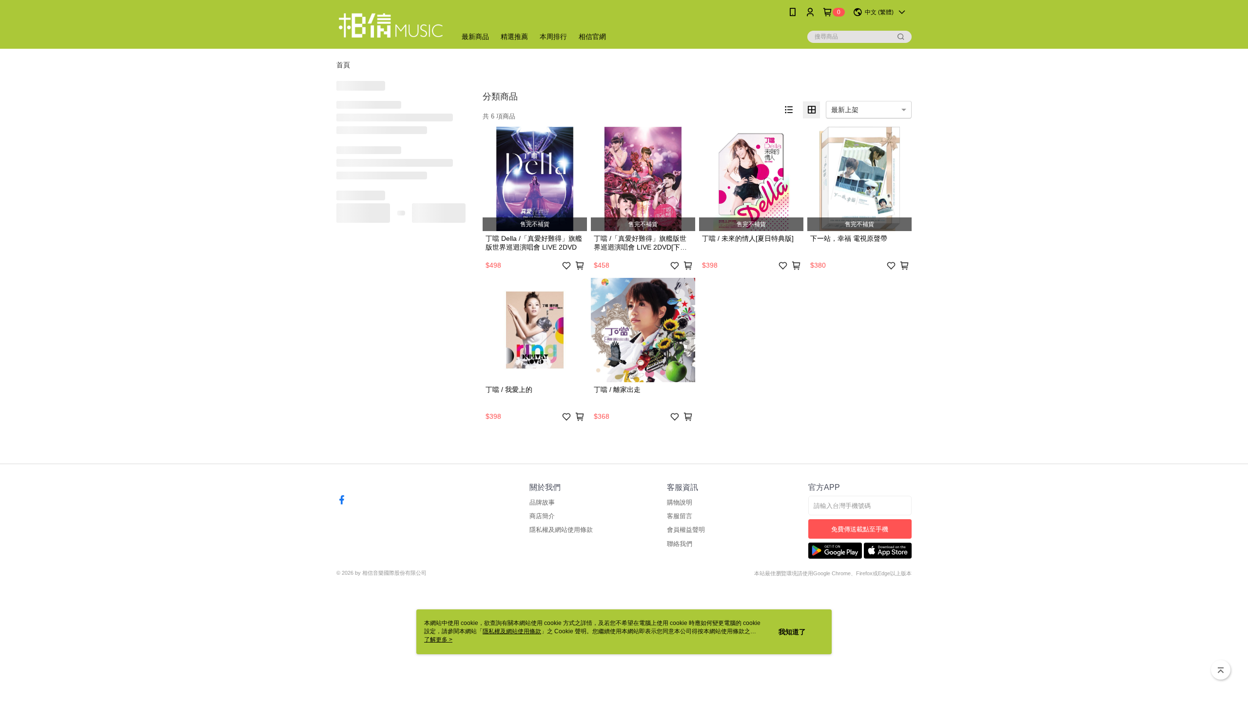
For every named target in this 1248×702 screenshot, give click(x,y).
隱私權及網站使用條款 (561, 529)
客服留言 (679, 516)
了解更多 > (438, 639)
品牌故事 (542, 502)
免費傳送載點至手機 (859, 529)
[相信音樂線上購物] (390, 25)
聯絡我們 (679, 543)
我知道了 (792, 632)
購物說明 (679, 502)
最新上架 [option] (844, 110)
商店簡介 (542, 516)
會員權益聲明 (686, 529)
